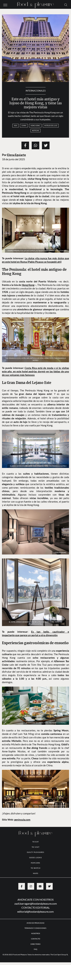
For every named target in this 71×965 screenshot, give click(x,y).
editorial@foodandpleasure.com (35, 939)
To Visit (35, 875)
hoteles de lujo (50, 125)
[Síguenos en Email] (40, 914)
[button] (5, 5)
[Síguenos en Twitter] (49, 914)
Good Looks (35, 885)
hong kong (35, 125)
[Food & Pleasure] (35, 4)
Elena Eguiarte (16, 155)
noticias (35, 130)
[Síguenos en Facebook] (21, 914)
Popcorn (35, 891)
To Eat (35, 870)
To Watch (35, 896)
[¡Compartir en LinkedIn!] (35, 145)
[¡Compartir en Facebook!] (25, 145)
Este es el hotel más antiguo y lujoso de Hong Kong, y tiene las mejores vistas (35, 103)
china (23, 125)
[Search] (65, 5)
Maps (35, 901)
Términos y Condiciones (35, 956)
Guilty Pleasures (35, 880)
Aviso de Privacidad (35, 951)
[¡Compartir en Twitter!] (46, 145)
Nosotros (35, 961)
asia (15, 125)
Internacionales (36, 91)
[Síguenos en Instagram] (31, 914)
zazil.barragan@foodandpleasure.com (35, 931)
